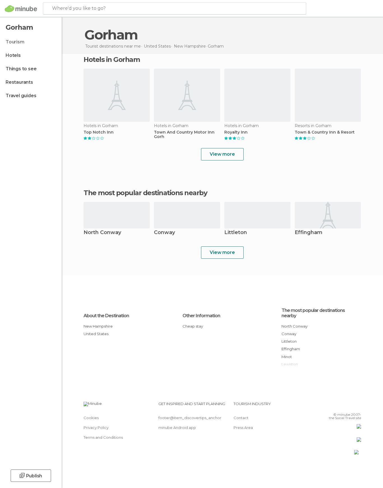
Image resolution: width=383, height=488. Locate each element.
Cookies (91, 417)
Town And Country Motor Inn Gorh (184, 134)
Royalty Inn (236, 132)
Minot (287, 356)
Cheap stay (193, 326)
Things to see (21, 68)
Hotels (13, 55)
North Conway (102, 232)
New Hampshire (98, 326)
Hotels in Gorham (112, 59)
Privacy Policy (96, 427)
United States (96, 333)
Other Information (201, 315)
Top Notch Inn (99, 132)
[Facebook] (329, 406)
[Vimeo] (347, 406)
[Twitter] (338, 406)
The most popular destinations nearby (145, 193)
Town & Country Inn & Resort (325, 132)
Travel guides (21, 95)
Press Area (243, 427)
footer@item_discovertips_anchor (189, 417)
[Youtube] (357, 406)
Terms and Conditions (103, 437)
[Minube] (21, 9)
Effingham (308, 232)
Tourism (15, 42)
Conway (164, 232)
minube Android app (177, 427)
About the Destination (106, 315)
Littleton (235, 232)
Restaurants (19, 82)
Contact (241, 417)
